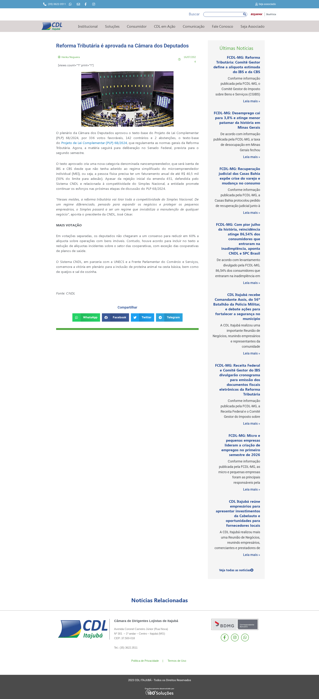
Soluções (112, 26)
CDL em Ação (164, 26)
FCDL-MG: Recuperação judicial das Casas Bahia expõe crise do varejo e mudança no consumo (239, 175)
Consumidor (137, 26)
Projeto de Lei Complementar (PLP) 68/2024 (94, 143)
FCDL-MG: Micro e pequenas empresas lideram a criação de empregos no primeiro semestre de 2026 (240, 445)
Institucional (88, 26)
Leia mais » (251, 101)
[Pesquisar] (244, 14)
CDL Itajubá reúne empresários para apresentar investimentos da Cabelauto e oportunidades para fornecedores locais (238, 513)
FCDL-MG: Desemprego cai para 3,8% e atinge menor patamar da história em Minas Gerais (237, 120)
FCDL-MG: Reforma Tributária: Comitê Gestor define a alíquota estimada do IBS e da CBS (236, 64)
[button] (86, 317)
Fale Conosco (222, 26)
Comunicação (194, 26)
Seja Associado (253, 26)
